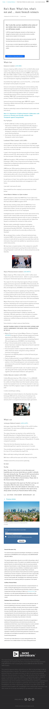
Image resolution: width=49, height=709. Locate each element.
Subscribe (21, 541)
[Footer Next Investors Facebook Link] (25, 699)
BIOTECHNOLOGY (27, 495)
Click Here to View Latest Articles (15, 56)
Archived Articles (11, 2)
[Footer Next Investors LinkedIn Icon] (33, 699)
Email (6, 532)
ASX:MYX (27, 272)
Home (4, 2)
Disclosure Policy (31, 591)
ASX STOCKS (10, 495)
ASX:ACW (24, 423)
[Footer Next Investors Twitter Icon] (29, 699)
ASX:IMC (18, 66)
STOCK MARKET (18, 495)
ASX (34, 495)
